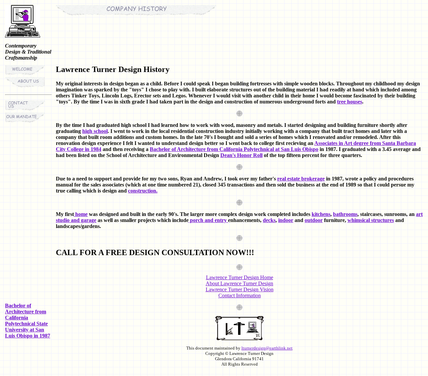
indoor (285, 220)
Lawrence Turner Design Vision (240, 289)
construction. (142, 191)
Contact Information (239, 295)
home (81, 214)
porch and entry (208, 220)
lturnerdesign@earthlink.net (267, 348)
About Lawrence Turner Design (239, 283)
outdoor (314, 220)
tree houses (349, 101)
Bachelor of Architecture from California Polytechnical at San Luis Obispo (234, 149)
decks (269, 220)
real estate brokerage (301, 178)
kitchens (321, 214)
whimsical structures (370, 220)
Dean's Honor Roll (241, 155)
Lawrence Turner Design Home (239, 277)
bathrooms (345, 214)
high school (95, 131)
